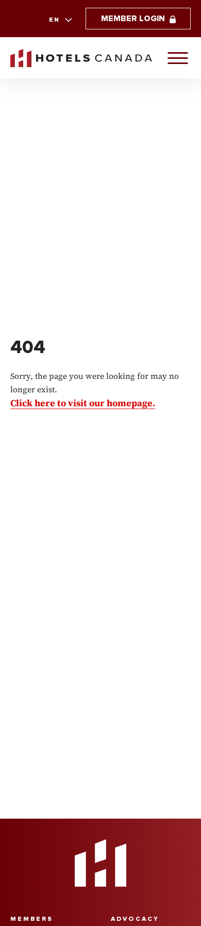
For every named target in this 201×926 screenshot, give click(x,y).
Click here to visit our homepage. (82, 402)
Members (31, 919)
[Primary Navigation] (178, 58)
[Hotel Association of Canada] (100, 863)
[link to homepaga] (81, 58)
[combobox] (59, 20)
